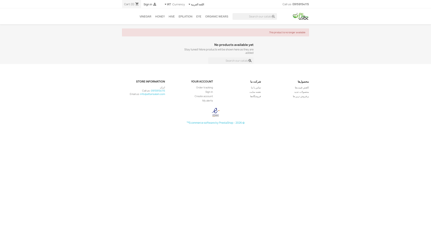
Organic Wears (216, 16)
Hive (172, 16)
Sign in (209, 91)
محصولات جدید (301, 91)
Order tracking (204, 87)
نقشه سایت (255, 91)
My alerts (207, 100)
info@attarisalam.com (152, 94)
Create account (204, 96)
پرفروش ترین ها (301, 96)
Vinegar (145, 16)
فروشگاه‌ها (255, 96)
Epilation (185, 16)
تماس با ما (256, 87)
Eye (198, 16)
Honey (160, 16)
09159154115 (300, 4)
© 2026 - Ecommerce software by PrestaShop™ (216, 123)
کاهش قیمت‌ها (302, 87)
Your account (202, 81)
